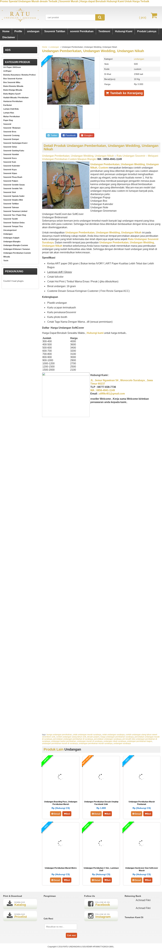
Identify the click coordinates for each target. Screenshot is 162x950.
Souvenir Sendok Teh (12, 188)
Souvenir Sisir (9, 192)
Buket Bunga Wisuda (12, 90)
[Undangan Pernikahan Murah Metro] (60, 861)
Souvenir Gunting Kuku (13, 151)
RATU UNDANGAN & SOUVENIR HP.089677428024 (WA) (88, 947)
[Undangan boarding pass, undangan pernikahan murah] (60, 794)
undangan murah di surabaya (90, 741)
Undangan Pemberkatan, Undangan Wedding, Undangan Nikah (93, 51)
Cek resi (71, 935)
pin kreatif (126, 739)
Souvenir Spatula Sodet (13, 196)
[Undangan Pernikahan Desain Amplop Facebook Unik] (101, 794)
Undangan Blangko (11, 242)
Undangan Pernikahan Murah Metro (61, 868)
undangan (33, 31)
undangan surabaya (122, 743)
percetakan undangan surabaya (108, 739)
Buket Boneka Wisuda (13, 86)
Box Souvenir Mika (11, 82)
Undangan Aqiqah (11, 238)
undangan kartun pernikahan (63, 741)
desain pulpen (93, 737)
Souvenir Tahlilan (54, 31)
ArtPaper (7, 71)
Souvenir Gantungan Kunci (15, 143)
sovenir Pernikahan (81, 31)
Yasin (5, 260)
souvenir (7, 124)
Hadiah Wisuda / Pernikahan (15, 97)
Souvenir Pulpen (10, 181)
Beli (68, 813)
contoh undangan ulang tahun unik (71, 737)
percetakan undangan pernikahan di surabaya (73, 739)
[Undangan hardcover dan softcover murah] (141, 861)
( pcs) (142, 17)
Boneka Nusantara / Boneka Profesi (19, 75)
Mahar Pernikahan (11, 116)
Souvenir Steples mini (13, 200)
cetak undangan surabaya (113, 735)
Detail (57, 813)
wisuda (6, 257)
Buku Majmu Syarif (11, 94)
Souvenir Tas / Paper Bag (14, 215)
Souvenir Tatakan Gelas (14, 223)
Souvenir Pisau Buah (12, 177)
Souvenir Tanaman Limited (15, 211)
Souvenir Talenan (11, 207)
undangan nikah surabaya (114, 741)
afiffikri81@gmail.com (112, 393)
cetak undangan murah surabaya (87, 735)
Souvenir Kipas (10, 173)
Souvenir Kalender (11, 166)
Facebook (70, 135)
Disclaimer (8, 37)
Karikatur (7, 105)
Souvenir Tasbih (10, 219)
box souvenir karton (12, 79)
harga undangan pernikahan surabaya (117, 737)
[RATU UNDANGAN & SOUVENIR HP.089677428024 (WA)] (20, 21)
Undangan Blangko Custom (15, 245)
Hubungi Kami (123, 31)
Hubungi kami (95, 333)
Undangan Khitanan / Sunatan (16, 249)
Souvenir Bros (9, 132)
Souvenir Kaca (10, 158)
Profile (18, 31)
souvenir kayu (10, 169)
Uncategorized (9, 230)
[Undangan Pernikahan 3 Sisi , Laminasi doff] (101, 861)
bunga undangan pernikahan (59, 735)
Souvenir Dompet (11, 139)
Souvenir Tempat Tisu (13, 226)
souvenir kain (9, 162)
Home (5, 31)
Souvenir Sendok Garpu (14, 185)
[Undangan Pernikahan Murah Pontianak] (141, 794)
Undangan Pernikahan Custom (17, 253)
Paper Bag (8, 120)
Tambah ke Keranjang (126, 93)
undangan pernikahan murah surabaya (95, 743)
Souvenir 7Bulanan (11, 128)
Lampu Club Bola (11, 109)
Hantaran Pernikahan (12, 101)
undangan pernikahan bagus (139, 741)
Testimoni (104, 31)
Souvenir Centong (11, 135)
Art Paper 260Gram (12, 67)
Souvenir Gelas (10, 147)
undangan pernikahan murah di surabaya (60, 743)
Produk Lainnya (146, 31)
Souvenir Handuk (11, 154)
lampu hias (8, 113)
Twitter (53, 135)
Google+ (88, 135)
